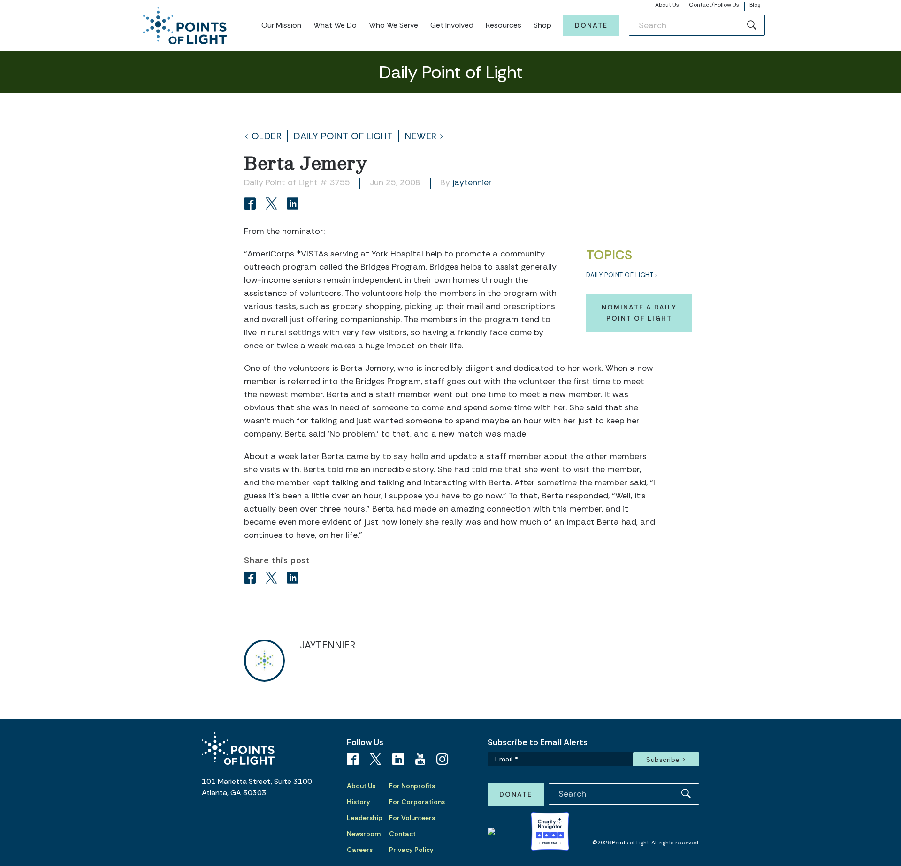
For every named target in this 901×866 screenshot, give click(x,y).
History (358, 802)
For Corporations (417, 802)
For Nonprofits (412, 786)
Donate (591, 25)
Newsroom (364, 833)
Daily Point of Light (343, 136)
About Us (667, 4)
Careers (360, 849)
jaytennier (472, 182)
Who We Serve (393, 25)
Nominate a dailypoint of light (639, 313)
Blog (754, 4)
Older (267, 136)
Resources (503, 25)
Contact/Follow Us (714, 4)
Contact (402, 833)
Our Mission (281, 25)
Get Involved (451, 25)
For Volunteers (412, 817)
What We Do (335, 25)
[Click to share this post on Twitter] (273, 204)
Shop (542, 25)
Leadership (364, 817)
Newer (421, 136)
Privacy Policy (411, 849)
